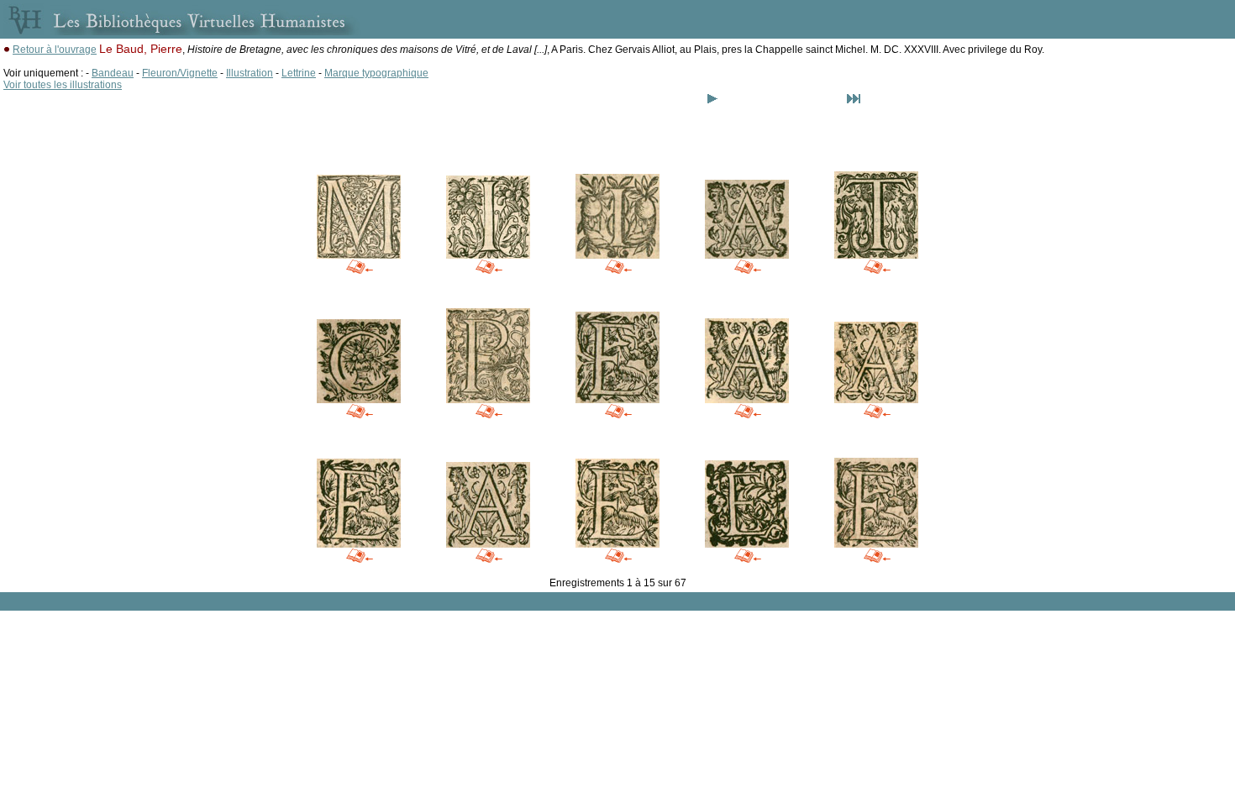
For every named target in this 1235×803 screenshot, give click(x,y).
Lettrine (298, 73)
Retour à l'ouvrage (55, 49)
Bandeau (113, 73)
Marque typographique (376, 73)
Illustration (249, 73)
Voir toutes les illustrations (62, 85)
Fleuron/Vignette (180, 73)
